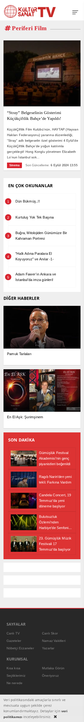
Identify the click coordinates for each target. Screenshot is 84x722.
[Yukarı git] (74, 713)
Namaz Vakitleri (54, 641)
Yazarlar (48, 648)
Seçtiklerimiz (16, 675)
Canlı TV (13, 633)
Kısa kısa (14, 668)
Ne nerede (15, 683)
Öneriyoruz (50, 675)
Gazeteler (14, 641)
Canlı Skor (50, 633)
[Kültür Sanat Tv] (30, 11)
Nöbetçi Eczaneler (20, 648)
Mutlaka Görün (53, 668)
